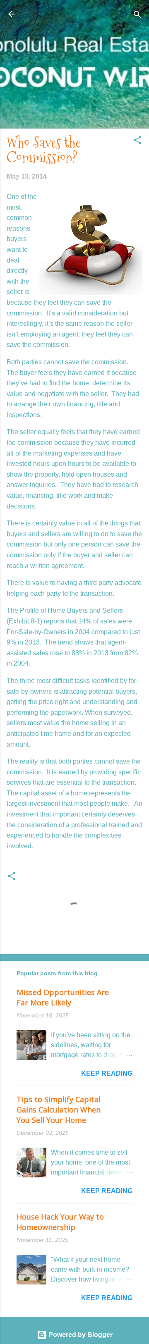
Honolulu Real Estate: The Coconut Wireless (74, 19)
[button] (137, 140)
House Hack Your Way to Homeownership (60, 1222)
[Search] (137, 15)
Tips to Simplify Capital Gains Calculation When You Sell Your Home (59, 1109)
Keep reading (106, 1073)
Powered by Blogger (80, 1334)
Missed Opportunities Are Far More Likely (63, 997)
